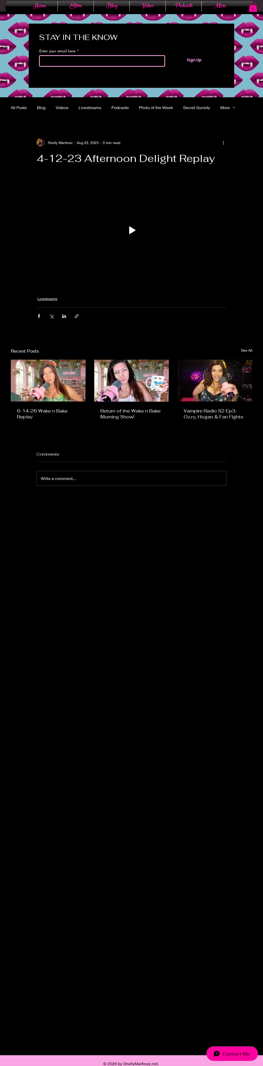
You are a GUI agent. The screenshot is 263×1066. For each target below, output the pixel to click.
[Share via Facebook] (38, 316)
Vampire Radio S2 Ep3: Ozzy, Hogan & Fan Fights (213, 414)
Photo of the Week (156, 107)
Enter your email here (57, 51)
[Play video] (131, 230)
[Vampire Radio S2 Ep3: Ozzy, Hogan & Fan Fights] (214, 380)
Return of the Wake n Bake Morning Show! (130, 414)
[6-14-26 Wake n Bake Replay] (48, 380)
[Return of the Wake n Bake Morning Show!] (131, 381)
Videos (62, 107)
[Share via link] (76, 316)
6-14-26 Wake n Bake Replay (42, 414)
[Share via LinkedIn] (64, 316)
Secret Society (196, 107)
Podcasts (120, 107)
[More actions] (223, 142)
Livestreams (90, 107)
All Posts (19, 107)
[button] (253, 7)
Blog (41, 107)
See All (246, 350)
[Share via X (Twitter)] (51, 316)
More (225, 107)
